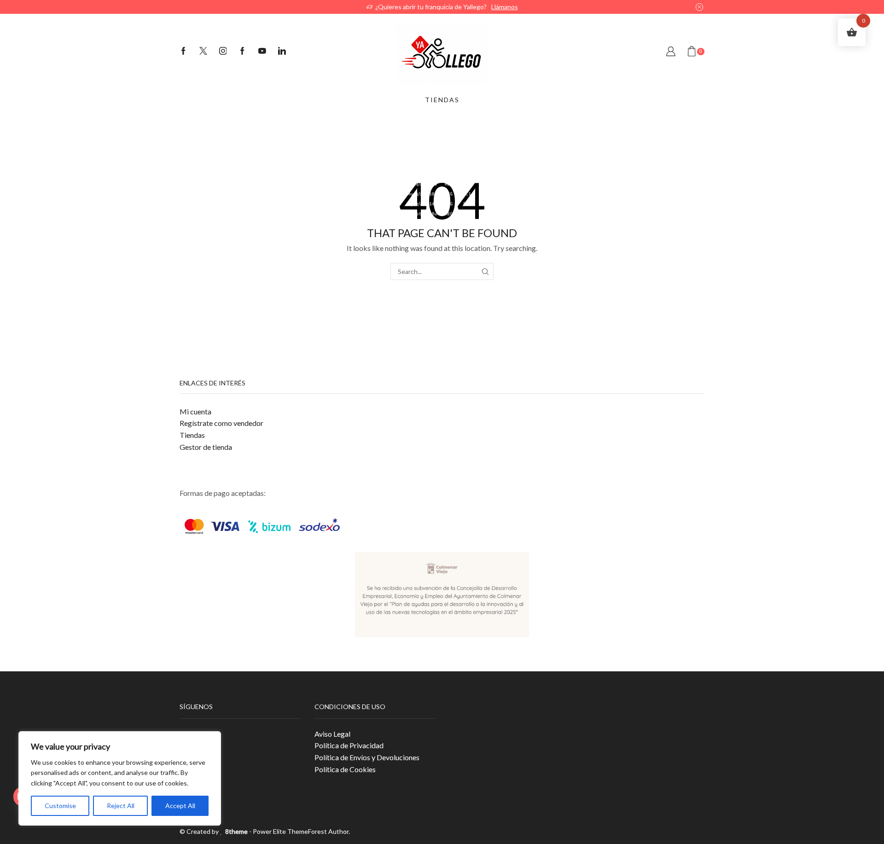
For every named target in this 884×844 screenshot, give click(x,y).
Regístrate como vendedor (221, 423)
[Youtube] (262, 51)
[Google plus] (242, 51)
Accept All (180, 805)
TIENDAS (442, 100)
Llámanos (504, 7)
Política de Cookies (345, 769)
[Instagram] (223, 51)
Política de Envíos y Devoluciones (366, 757)
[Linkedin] (282, 51)
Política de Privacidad (349, 745)
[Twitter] (203, 51)
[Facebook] (183, 51)
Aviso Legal (332, 733)
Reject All (120, 805)
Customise (60, 805)
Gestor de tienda (206, 446)
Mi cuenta (195, 411)
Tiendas (192, 435)
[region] (119, 778)
